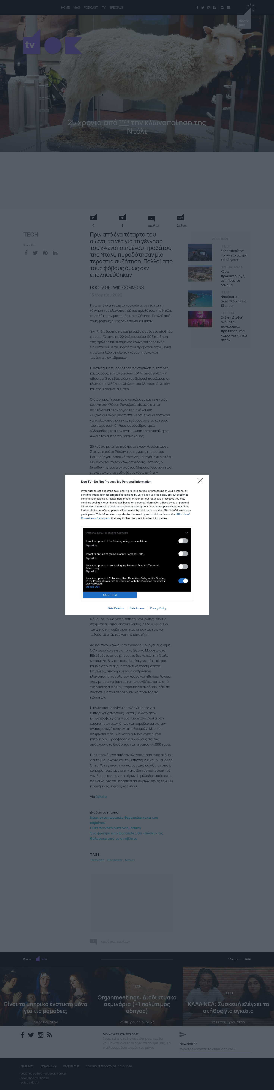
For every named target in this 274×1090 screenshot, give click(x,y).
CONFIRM (110, 595)
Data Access (137, 608)
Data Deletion (116, 608)
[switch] (183, 540)
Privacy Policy (158, 608)
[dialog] (137, 545)
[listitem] (137, 533)
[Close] (201, 482)
